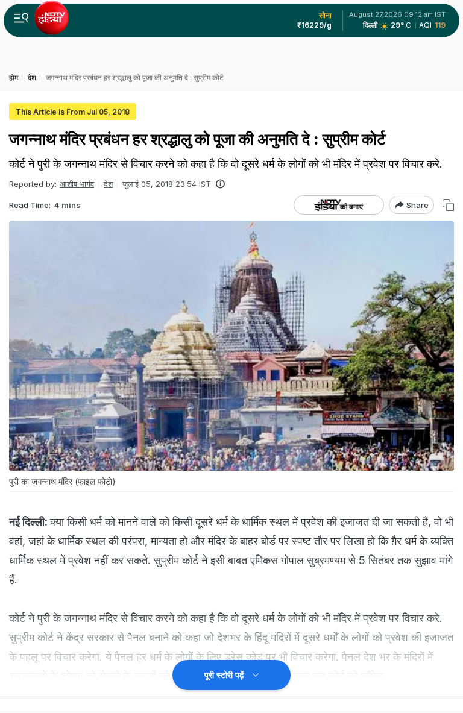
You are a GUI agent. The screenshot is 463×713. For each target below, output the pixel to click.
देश (108, 184)
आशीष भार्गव (77, 184)
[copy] (448, 205)
